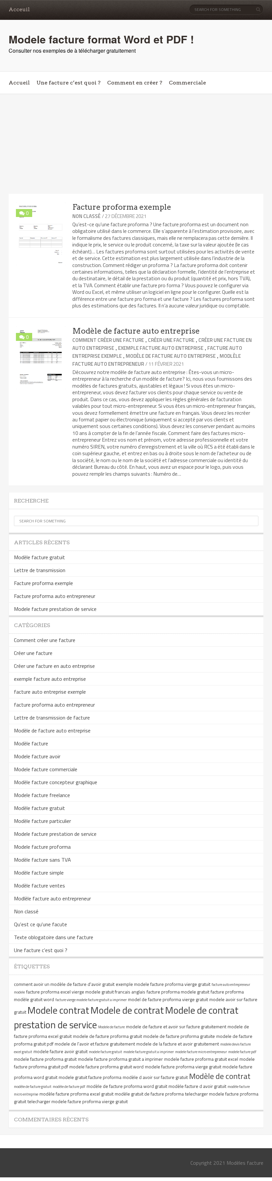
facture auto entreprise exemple (50, 692)
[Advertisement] (136, 144)
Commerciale (187, 83)
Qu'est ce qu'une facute (40, 924)
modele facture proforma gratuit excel (201, 1058)
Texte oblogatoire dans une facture (53, 937)
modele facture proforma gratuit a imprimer (120, 1058)
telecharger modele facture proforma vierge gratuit (78, 1101)
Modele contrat (58, 1010)
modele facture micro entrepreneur (201, 1051)
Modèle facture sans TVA (42, 860)
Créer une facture (171, 340)
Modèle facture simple (39, 873)
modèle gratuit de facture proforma (149, 1093)
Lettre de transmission (39, 570)
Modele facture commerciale (45, 769)
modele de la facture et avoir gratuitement (177, 1043)
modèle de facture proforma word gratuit (127, 1086)
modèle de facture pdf (69, 1086)
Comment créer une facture (108, 340)
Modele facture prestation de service (55, 609)
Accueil (19, 83)
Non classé (86, 216)
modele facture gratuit (105, 1051)
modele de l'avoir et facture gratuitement (95, 1043)
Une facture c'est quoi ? (40, 950)
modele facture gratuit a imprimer (148, 1051)
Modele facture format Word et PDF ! (101, 39)
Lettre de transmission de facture (52, 718)
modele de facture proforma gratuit (107, 1036)
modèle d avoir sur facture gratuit (155, 1077)
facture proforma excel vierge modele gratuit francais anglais (85, 991)
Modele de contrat (127, 1010)
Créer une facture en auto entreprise (54, 666)
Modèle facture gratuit (39, 557)
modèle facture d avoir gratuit (197, 1086)
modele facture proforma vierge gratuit (183, 1066)
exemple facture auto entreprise (160, 348)
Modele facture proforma (42, 847)
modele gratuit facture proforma (90, 1077)
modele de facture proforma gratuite (179, 1036)
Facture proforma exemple (121, 207)
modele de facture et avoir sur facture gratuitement (176, 1026)
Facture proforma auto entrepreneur (54, 596)
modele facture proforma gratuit (45, 1058)
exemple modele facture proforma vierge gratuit (163, 984)
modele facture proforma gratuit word (106, 1066)
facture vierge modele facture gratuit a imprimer (91, 999)
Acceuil (19, 9)
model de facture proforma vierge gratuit (168, 999)
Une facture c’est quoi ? (68, 83)
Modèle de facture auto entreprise (136, 331)
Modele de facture (111, 1027)
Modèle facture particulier (42, 821)
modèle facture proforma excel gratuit (76, 1093)
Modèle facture (31, 743)
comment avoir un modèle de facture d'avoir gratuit (64, 984)
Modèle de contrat (219, 1076)
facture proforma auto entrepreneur (54, 705)
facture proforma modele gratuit (178, 991)
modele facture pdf (242, 1051)
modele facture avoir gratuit (61, 1051)
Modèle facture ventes (39, 885)
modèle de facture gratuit (32, 1086)
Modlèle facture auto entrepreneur (52, 898)
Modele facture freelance (42, 795)
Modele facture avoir (37, 756)
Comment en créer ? (134, 83)
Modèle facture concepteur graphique (55, 782)
